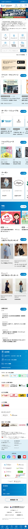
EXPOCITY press (6, 367)
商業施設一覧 (14, 500)
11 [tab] (20, 19)
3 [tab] (10, 19)
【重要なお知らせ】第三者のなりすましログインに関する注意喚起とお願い (13, 29)
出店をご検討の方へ (4, 447)
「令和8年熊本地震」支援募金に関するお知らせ (11, 21)
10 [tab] (19, 19)
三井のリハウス (18, 512)
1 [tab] (8, 19)
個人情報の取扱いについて (5, 442)
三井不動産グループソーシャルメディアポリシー (6, 446)
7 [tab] (15, 19)
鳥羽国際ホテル (20, 515)
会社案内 (2, 449)
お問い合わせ (16, 445)
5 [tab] (13, 19)
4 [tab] (12, 19)
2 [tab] (9, 19)
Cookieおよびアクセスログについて (18, 443)
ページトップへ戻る (25, 521)
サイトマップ (16, 447)
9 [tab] (18, 19)
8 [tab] (16, 19)
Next (27, 19)
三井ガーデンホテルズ (9, 515)
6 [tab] (14, 19)
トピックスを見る (20, 54)
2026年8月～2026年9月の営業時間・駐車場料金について (13, 23)
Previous (1, 19)
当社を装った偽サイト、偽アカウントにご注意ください (13, 24)
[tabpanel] (14, 13)
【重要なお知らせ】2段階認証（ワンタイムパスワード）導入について (13, 26)
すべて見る (23, 75)
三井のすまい (9, 512)
